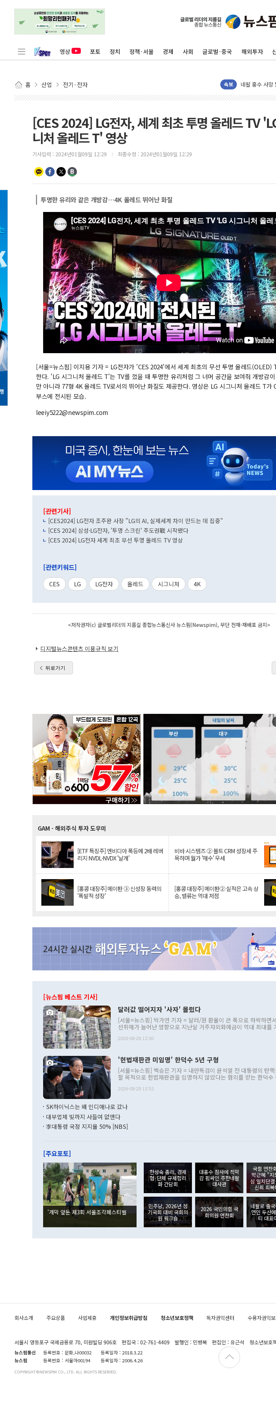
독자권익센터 (220, 1317)
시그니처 (168, 583)
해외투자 (252, 51)
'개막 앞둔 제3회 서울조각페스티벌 (86, 1212)
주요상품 (55, 1317)
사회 (188, 51)
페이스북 (50, 171)
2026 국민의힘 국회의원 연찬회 (219, 1212)
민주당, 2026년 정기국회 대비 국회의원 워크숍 (168, 1212)
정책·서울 (141, 51)
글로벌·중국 (217, 51)
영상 (65, 51)
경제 (168, 51)
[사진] (77, 1026)
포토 (95, 51)
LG (77, 583)
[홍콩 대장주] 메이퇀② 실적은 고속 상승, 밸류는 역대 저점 (216, 892)
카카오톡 (38, 171)
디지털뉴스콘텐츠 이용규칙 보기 (79, 648)
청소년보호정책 (177, 1317)
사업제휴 (87, 1317)
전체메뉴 (21, 51)
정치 (115, 51)
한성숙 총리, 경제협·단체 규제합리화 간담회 (168, 1178)
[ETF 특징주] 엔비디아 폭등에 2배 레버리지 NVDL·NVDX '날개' (120, 854)
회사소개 (23, 1317)
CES (54, 583)
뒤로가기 (55, 668)
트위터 (61, 171)
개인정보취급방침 (128, 1317)
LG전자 (104, 583)
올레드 (135, 583)
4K (197, 583)
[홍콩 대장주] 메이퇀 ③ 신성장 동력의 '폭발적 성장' (119, 892)
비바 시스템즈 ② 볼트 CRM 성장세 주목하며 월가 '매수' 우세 (215, 854)
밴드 (72, 171)
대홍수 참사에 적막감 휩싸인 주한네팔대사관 (219, 1178)
